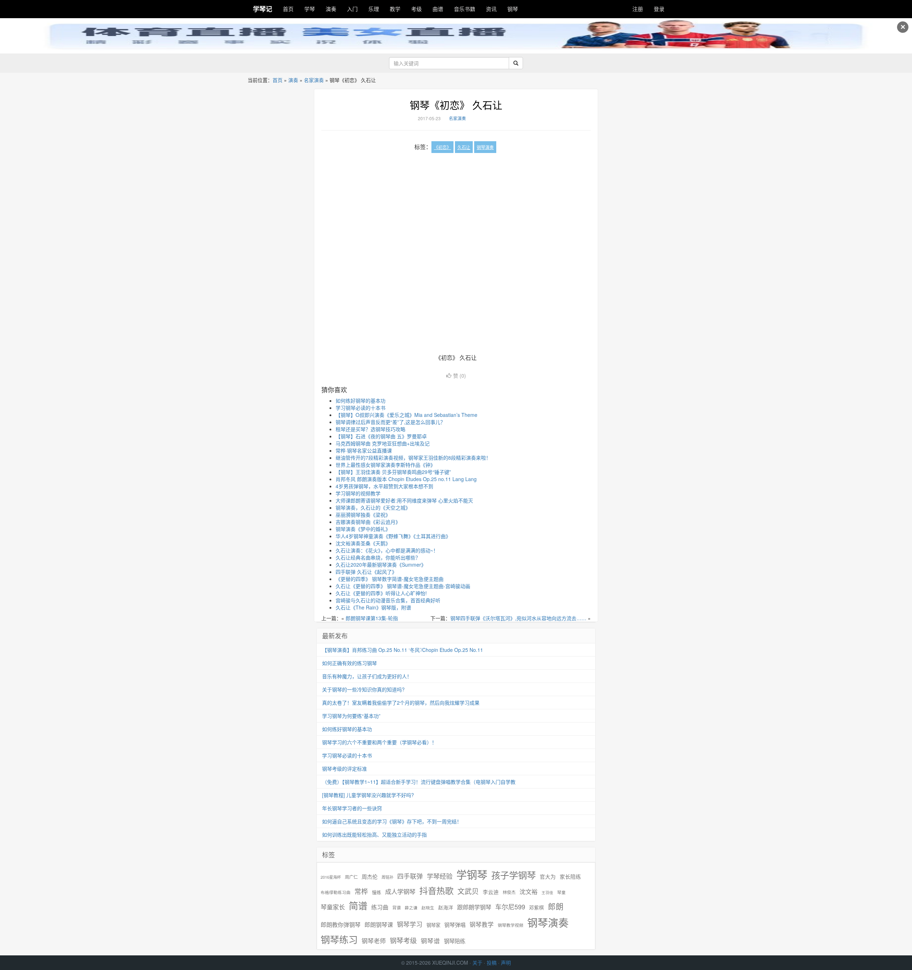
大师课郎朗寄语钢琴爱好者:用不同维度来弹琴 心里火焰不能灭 (404, 500)
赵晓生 (427, 907)
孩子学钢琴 (513, 874)
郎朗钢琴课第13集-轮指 (372, 618)
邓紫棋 (536, 907)
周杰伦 (370, 876)
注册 (637, 8)
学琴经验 (439, 875)
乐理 (373, 8)
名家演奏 (314, 79)
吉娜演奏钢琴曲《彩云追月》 (368, 521)
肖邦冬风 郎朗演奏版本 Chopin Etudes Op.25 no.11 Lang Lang (406, 479)
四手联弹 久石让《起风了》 (366, 571)
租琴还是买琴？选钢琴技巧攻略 (370, 429)
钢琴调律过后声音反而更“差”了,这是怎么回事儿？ (390, 421)
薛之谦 (411, 907)
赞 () (459, 375)
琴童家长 (333, 907)
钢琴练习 (339, 939)
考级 (416, 8)
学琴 (309, 8)
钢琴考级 (403, 940)
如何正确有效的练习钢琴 (349, 663)
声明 (506, 962)
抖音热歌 (436, 890)
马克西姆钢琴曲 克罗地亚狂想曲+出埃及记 (383, 443)
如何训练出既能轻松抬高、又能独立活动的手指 (374, 834)
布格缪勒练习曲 (336, 892)
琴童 (561, 892)
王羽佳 (547, 892)
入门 (352, 8)
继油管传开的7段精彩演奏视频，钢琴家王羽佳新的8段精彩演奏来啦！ (413, 457)
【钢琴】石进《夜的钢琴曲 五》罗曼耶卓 (381, 436)
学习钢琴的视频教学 (358, 493)
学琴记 (262, 9)
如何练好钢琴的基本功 (360, 400)
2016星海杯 (331, 877)
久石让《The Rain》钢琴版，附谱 (373, 607)
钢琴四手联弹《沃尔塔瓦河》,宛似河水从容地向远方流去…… (518, 618)
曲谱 (437, 8)
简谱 (358, 905)
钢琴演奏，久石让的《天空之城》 (373, 507)
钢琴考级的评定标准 (344, 768)
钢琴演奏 (485, 147)
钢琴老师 (374, 940)
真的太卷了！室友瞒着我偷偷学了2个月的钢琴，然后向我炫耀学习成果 (401, 702)
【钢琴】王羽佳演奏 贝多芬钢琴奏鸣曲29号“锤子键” (393, 471)
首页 (288, 8)
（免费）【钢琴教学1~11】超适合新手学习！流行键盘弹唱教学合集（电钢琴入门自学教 (418, 781)
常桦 (361, 891)
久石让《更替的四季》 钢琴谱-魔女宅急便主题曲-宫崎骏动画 (403, 585)
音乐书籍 (464, 8)
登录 (659, 8)
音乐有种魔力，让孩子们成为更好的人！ (367, 676)
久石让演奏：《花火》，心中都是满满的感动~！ (387, 550)
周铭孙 (387, 877)
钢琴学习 (410, 924)
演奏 (331, 8)
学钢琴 (471, 874)
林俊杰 (509, 892)
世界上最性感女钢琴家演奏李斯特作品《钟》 (385, 464)
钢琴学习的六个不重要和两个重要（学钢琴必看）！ (379, 742)
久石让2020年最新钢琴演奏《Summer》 (381, 564)
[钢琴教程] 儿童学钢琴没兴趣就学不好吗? (368, 794)
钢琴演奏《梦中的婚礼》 (363, 528)
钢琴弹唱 (455, 924)
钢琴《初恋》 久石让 (456, 105)
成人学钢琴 (400, 891)
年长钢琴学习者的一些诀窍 (352, 808)
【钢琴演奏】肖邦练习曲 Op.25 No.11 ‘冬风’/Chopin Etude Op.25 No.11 (402, 649)
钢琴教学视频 (510, 925)
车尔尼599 (510, 906)
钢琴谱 (430, 940)
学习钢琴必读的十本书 (360, 407)
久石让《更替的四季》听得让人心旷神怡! (381, 593)
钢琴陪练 (454, 941)
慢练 (376, 892)
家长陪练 (570, 876)
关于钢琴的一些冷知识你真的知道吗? (363, 689)
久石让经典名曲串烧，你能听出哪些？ (378, 557)
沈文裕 (528, 891)
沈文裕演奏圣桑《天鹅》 (363, 543)
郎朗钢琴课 (378, 924)
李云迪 (491, 891)
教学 (395, 8)
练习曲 (379, 907)
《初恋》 (442, 147)
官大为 (548, 876)
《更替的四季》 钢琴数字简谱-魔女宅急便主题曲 (390, 578)
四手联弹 (410, 876)
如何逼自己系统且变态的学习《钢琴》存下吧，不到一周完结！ (392, 821)
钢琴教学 (482, 924)
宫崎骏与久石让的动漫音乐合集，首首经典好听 (388, 600)
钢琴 (512, 8)
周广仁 (351, 877)
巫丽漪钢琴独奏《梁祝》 (363, 514)
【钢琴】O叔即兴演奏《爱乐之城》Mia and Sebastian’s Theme (406, 414)
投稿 (492, 962)
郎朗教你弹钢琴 (341, 924)
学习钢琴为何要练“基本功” (351, 715)
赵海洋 (445, 907)
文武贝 (468, 891)
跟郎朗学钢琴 (474, 907)
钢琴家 (433, 925)
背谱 (396, 907)
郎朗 (556, 906)
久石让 (463, 147)
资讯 (491, 8)
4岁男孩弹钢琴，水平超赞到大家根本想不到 (384, 486)
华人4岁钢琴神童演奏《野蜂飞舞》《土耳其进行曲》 (393, 536)
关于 (477, 962)
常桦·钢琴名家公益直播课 (364, 450)
